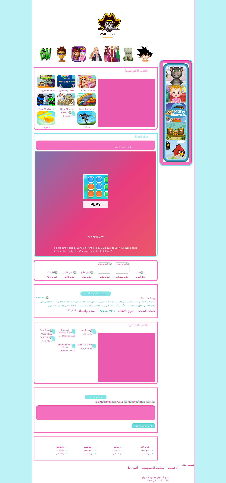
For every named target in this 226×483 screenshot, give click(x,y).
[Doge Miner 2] (66, 105)
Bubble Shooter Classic (66, 350)
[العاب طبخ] (87, 273)
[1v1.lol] (86, 124)
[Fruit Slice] (46, 337)
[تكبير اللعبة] (150, 145)
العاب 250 (71, 310)
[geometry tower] (66, 87)
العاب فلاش (69, 277)
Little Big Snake (87, 109)
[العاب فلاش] (69, 273)
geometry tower (66, 90)
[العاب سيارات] (122, 268)
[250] (140, 273)
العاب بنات (105, 277)
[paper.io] (46, 124)
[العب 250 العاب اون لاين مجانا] (113, 17)
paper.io (46, 127)
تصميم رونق (188, 465)
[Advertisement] (126, 103)
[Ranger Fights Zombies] (46, 87)
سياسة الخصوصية (153, 467)
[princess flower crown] (86, 87)
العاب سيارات (122, 277)
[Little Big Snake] (86, 105)
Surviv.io (67, 116)
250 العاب (140, 277)
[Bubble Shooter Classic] (66, 347)
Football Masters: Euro (66, 336)
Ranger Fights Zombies (46, 90)
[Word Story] (46, 330)
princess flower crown (86, 90)
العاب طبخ (87, 277)
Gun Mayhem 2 (46, 109)
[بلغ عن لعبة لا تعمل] (136, 145)
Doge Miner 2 (66, 109)
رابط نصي (117, 447)
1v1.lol (87, 127)
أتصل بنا (133, 467)
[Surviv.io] (66, 112)
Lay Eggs (87, 334)
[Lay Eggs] (86, 330)
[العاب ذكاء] (51, 273)
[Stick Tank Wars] (87, 344)
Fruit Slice (47, 341)
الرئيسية (173, 467)
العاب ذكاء (52, 277)
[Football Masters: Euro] (66, 332)
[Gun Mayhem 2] (46, 105)
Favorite (143, 145)
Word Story (46, 334)
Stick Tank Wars (87, 348)
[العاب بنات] (104, 268)
